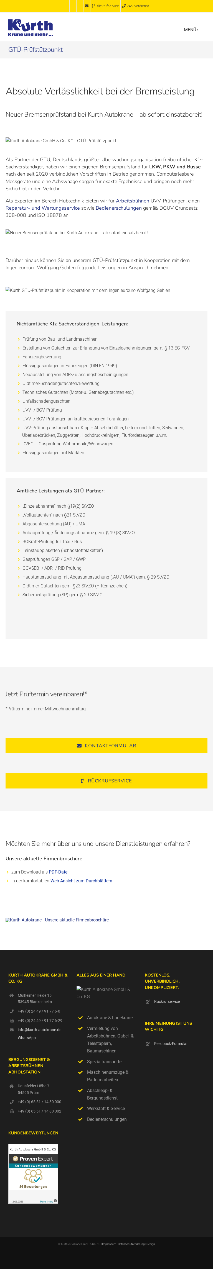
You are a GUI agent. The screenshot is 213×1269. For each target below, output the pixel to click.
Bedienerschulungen (119, 208)
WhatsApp (27, 1038)
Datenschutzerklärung (131, 1243)
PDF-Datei (59, 872)
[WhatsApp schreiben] (80, 6)
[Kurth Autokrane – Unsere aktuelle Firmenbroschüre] (57, 920)
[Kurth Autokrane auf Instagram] (73, 6)
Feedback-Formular (171, 1043)
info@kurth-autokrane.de (39, 1029)
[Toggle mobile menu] (202, 29)
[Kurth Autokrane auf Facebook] (66, 6)
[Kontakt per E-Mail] (86, 6)
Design (150, 1243)
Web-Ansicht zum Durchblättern (81, 880)
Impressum (109, 1243)
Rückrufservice (167, 1001)
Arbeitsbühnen (132, 200)
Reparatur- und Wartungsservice (43, 208)
